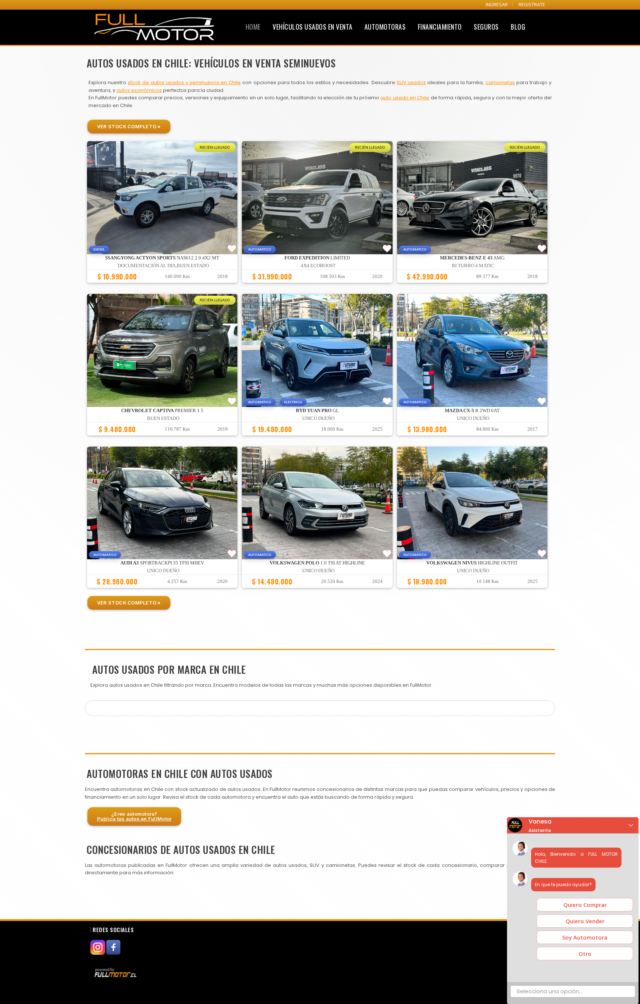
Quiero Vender (585, 921)
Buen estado (163, 418)
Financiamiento (440, 27)
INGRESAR (497, 4)
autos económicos (139, 90)
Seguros (486, 27)
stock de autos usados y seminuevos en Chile (184, 82)
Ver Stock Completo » (129, 126)
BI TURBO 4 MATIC (473, 265)
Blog (518, 27)
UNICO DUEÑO (318, 418)
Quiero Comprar (585, 904)
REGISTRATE (532, 4)
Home (253, 27)
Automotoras (385, 27)
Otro (585, 953)
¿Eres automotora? (134, 816)
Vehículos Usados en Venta (313, 27)
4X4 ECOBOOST (318, 265)
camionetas (500, 82)
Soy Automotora (584, 937)
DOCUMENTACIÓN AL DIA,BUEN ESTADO (163, 265)
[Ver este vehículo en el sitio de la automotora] (116, 972)
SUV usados (411, 82)
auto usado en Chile (404, 97)
